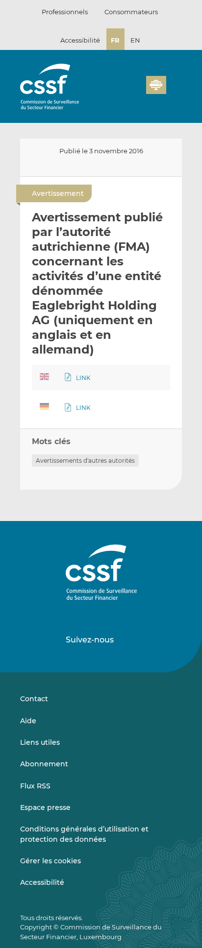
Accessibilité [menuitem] (42, 882)
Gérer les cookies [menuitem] (50, 860)
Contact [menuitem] (34, 698)
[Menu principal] (174, 83)
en (135, 40)
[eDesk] (156, 85)
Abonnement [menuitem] (44, 763)
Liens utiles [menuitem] (40, 742)
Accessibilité (80, 40)
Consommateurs (131, 12)
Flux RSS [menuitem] (35, 786)
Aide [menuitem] (28, 720)
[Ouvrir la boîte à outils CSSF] (135, 91)
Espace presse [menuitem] (45, 807)
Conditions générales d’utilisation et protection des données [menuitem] (84, 834)
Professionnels (65, 12)
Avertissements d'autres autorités (85, 460)
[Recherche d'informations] (123, 91)
